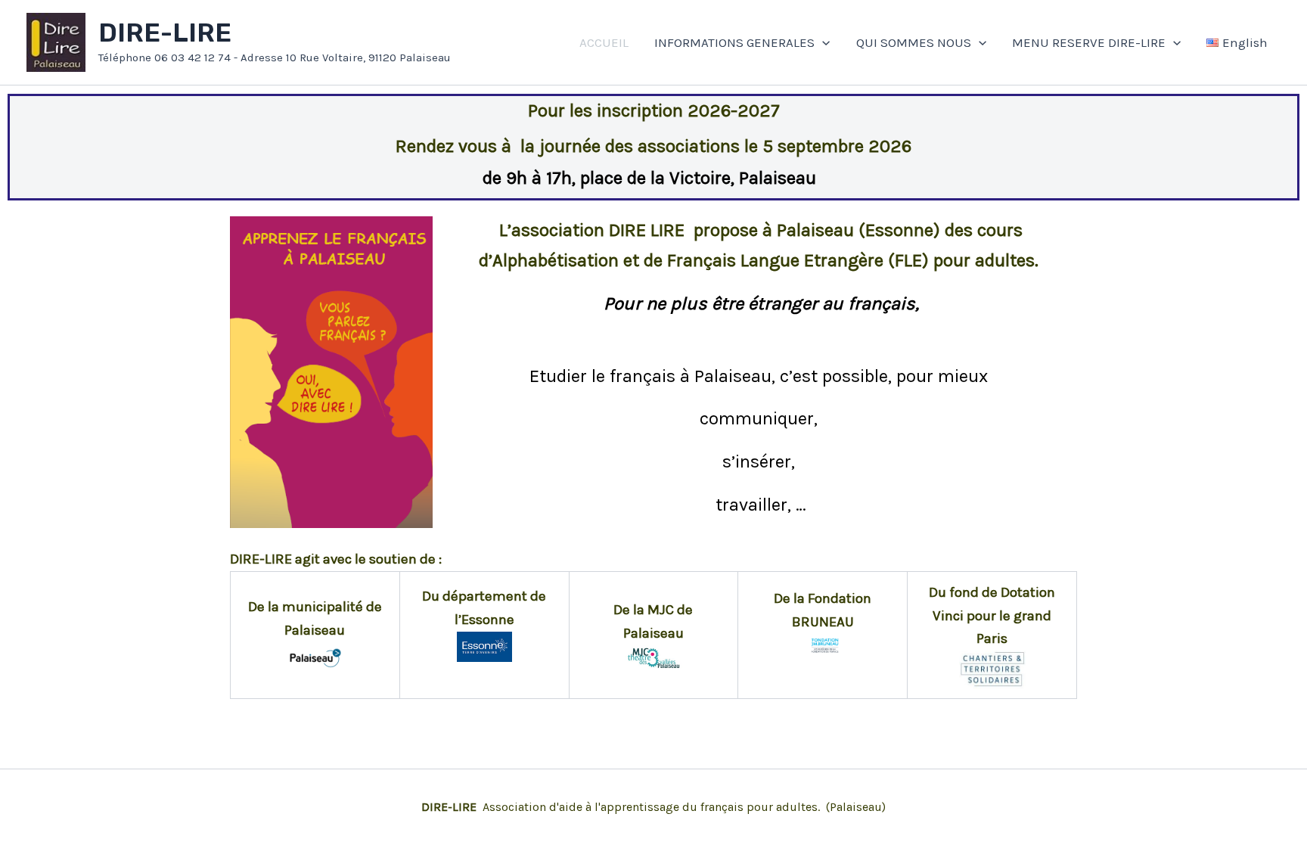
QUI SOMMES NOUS (913, 42)
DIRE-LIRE (164, 32)
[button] (822, 42)
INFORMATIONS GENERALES (734, 42)
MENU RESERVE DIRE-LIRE (1089, 42)
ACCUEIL (604, 42)
